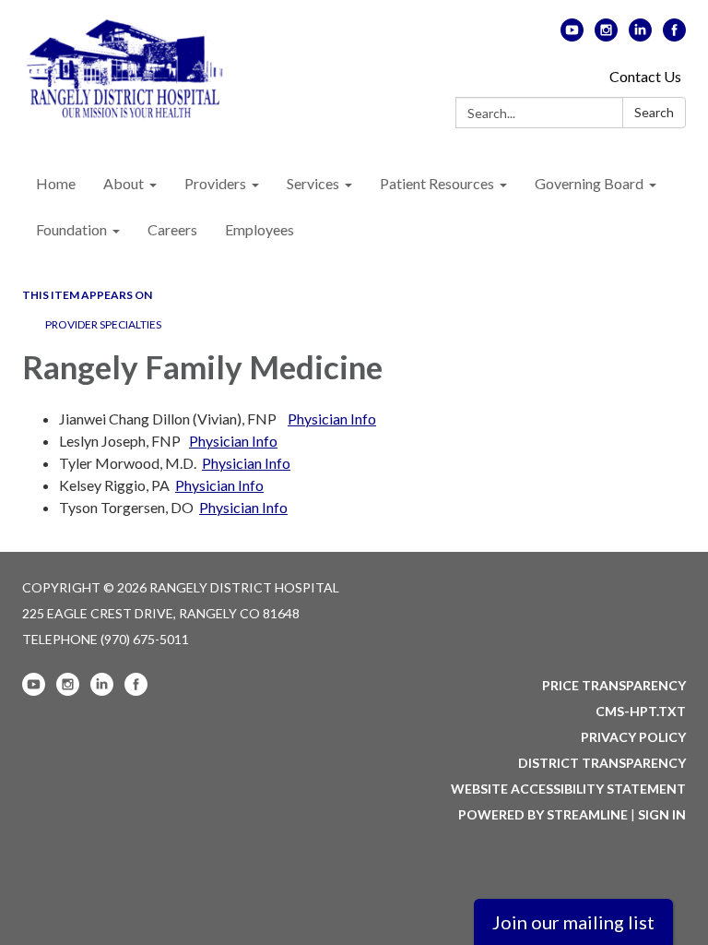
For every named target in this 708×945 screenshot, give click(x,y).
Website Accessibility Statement (568, 788)
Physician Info (332, 418)
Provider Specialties (103, 324)
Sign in (662, 814)
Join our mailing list (573, 922)
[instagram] (606, 35)
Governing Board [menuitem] (589, 183)
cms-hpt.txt (641, 711)
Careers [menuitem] (172, 229)
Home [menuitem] (56, 183)
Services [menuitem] (313, 183)
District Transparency (602, 763)
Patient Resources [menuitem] (437, 183)
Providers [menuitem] (215, 183)
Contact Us (645, 76)
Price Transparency (614, 685)
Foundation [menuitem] (71, 229)
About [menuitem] (123, 183)
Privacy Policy (633, 737)
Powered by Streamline (543, 814)
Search (654, 112)
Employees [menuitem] (259, 229)
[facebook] (674, 35)
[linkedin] (640, 35)
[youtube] (572, 35)
